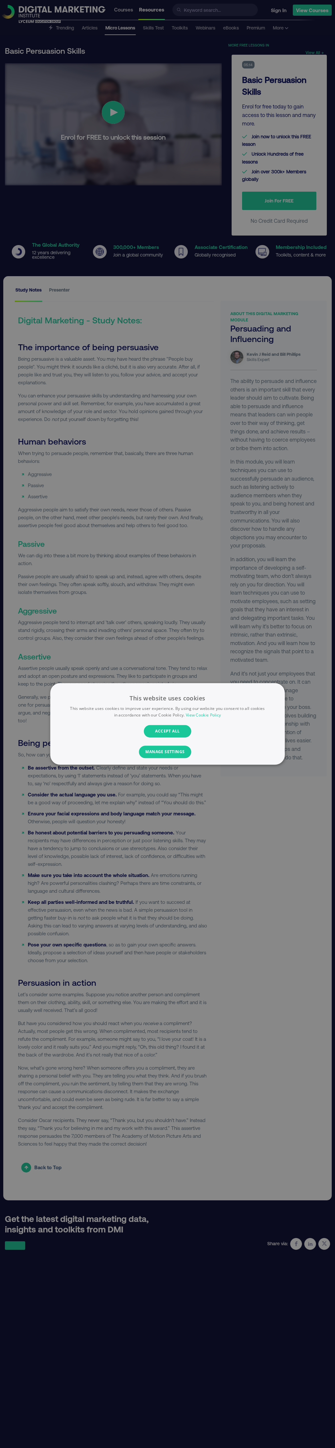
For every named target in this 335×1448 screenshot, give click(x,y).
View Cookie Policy (203, 715)
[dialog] (167, 724)
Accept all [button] (167, 731)
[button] (167, 752)
